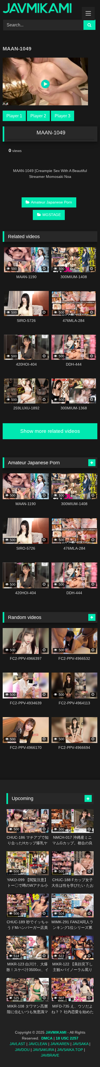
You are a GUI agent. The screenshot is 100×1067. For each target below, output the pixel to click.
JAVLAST (17, 1044)
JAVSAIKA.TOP (70, 1050)
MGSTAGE (51, 215)
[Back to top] (83, 1051)
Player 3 (62, 116)
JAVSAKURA (43, 1050)
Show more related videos (50, 431)
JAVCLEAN (38, 1044)
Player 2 (38, 116)
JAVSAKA (80, 1044)
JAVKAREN (59, 1044)
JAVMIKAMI (56, 1032)
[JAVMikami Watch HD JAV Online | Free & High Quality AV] (41, 9)
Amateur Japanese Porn (51, 202)
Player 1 (14, 116)
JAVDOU (22, 1050)
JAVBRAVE (50, 1055)
